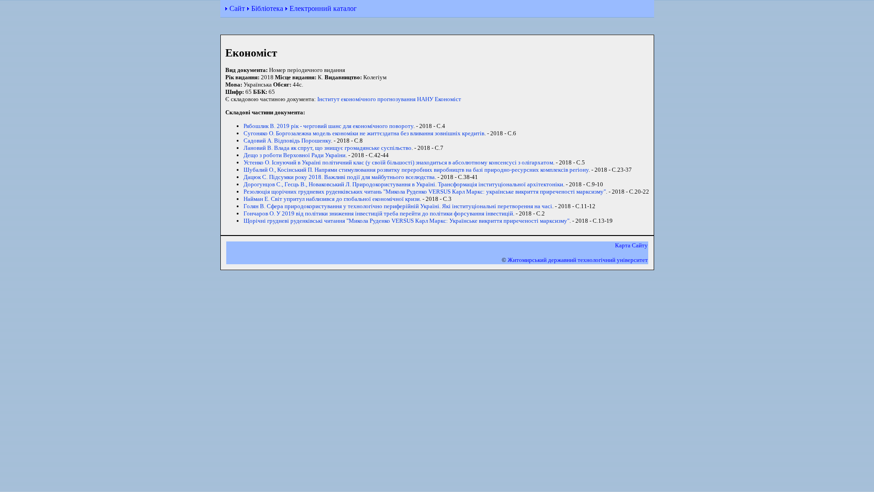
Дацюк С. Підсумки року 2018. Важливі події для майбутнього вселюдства (339, 177)
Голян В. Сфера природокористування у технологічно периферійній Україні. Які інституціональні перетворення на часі (398, 206)
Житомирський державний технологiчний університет (578, 259)
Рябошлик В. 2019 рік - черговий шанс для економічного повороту (328, 126)
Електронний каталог (323, 8)
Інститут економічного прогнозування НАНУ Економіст (389, 99)
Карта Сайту (631, 245)
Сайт (237, 8)
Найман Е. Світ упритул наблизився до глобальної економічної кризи (332, 198)
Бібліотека (267, 8)
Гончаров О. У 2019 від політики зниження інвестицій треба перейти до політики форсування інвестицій (378, 213)
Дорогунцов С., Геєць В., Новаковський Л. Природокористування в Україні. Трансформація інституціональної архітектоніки (403, 184)
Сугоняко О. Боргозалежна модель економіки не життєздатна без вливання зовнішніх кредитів (364, 133)
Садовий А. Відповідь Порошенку (287, 140)
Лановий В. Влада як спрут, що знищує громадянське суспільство (328, 147)
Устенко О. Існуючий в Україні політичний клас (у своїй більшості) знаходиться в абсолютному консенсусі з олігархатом (398, 162)
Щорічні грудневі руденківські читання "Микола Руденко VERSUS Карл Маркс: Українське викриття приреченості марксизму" (406, 220)
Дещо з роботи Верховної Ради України (295, 155)
